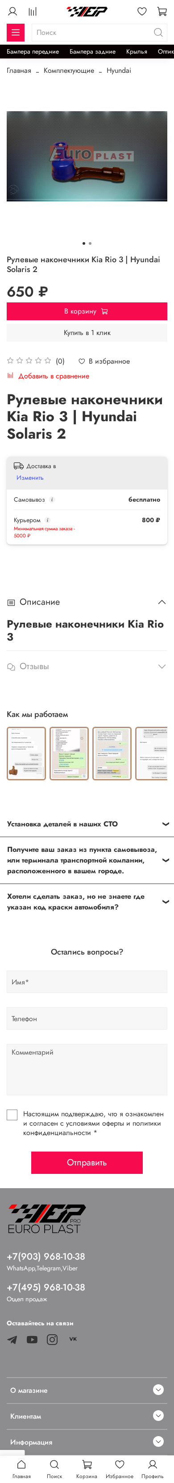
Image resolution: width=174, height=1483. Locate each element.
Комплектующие (69, 70)
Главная (19, 70)
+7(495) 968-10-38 (46, 1287)
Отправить (87, 1162)
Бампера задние (93, 51)
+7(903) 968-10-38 (46, 1256)
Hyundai (119, 70)
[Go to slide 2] (90, 243)
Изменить (30, 477)
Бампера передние (33, 51)
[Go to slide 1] (84, 243)
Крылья (136, 51)
